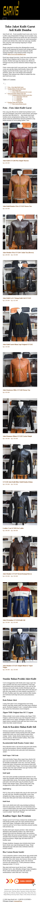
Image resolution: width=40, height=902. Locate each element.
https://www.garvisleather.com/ (17, 54)
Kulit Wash (19, 100)
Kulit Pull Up (20, 99)
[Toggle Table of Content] (4, 84)
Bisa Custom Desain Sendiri (19, 104)
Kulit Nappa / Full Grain (22, 96)
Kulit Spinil (19, 98)
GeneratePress (18, 901)
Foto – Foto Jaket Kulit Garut (15, 87)
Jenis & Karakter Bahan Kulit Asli (17, 93)
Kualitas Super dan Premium (15, 102)
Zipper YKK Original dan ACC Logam (22, 92)
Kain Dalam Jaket (16, 90)
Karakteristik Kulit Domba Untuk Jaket (22, 95)
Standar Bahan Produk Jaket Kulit (17, 89)
